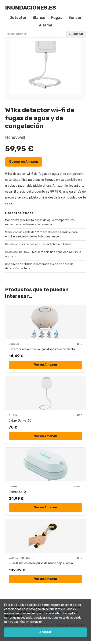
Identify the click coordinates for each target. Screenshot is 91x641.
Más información (31, 622)
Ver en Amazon (45, 365)
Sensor (75, 17)
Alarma (45, 25)
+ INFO (78, 343)
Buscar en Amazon (23, 162)
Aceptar (45, 632)
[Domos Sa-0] (45, 464)
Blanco (39, 17)
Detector (18, 17)
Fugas (56, 17)
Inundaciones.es (30, 7)
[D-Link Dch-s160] (45, 393)
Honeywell (15, 137)
